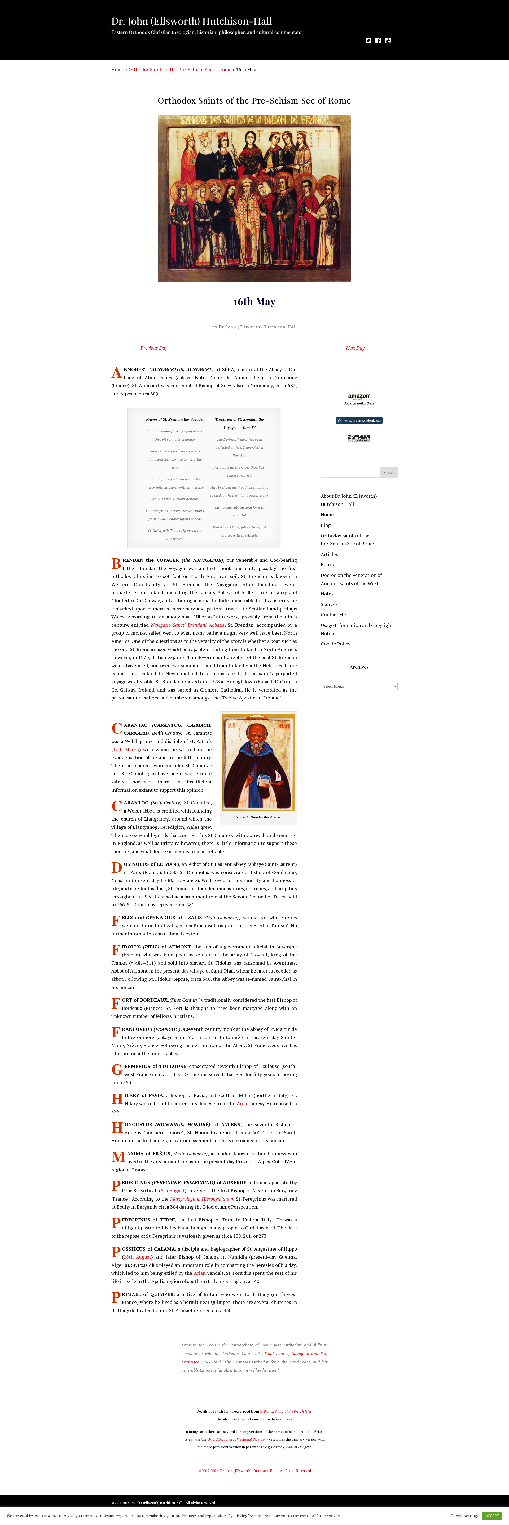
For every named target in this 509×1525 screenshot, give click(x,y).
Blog (326, 525)
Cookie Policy (335, 643)
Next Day (355, 348)
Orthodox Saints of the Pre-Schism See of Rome (180, 69)
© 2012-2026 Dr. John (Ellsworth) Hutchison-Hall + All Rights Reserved (254, 1470)
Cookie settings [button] (465, 1516)
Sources (329, 604)
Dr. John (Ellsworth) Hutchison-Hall (258, 327)
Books (327, 564)
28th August (137, 1257)
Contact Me (333, 614)
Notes (327, 593)
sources (286, 1419)
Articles (329, 554)
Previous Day (154, 348)
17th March (126, 749)
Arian (243, 1103)
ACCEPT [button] (492, 1515)
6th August (173, 1190)
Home (117, 69)
